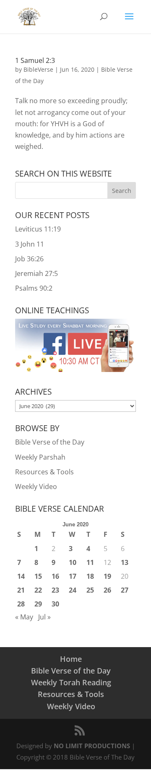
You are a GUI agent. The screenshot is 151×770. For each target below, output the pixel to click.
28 (21, 604)
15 (38, 576)
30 (55, 604)
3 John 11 (29, 244)
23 (55, 590)
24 (72, 590)
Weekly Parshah (40, 457)
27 (124, 590)
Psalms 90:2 (33, 288)
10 (72, 562)
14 (21, 576)
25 (90, 590)
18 (90, 576)
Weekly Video (36, 486)
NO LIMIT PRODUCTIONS (92, 745)
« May (24, 617)
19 (107, 576)
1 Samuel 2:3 (35, 60)
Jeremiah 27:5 (36, 273)
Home (71, 659)
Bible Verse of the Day (49, 442)
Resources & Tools (44, 471)
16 (55, 576)
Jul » (44, 617)
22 (38, 590)
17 (72, 576)
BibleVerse (38, 69)
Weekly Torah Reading (71, 682)
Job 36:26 (29, 258)
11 (90, 562)
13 (124, 562)
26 (107, 590)
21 (21, 590)
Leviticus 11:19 (38, 229)
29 (38, 604)
